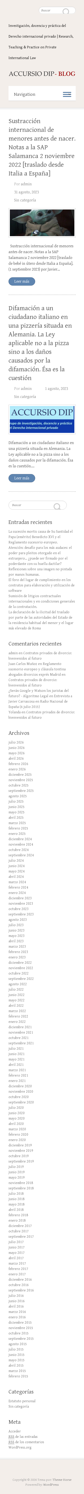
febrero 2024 (18, 887)
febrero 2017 (18, 1269)
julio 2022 (16, 989)
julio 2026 (16, 742)
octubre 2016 (19, 1285)
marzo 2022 (17, 1011)
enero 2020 (17, 1140)
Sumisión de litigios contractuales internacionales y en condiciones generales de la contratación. (42, 601)
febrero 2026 (18, 764)
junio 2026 (17, 748)
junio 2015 (17, 1355)
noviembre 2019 (21, 1151)
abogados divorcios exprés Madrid (35, 675)
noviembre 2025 (21, 780)
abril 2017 (16, 1258)
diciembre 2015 (20, 1323)
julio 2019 (16, 1167)
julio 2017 (16, 1242)
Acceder (15, 1431)
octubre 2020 (19, 1097)
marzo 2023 (17, 947)
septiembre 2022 (21, 979)
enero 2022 (17, 1022)
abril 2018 (16, 1210)
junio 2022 (17, 995)
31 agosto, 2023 (26, 192)
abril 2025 (16, 818)
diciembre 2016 (20, 1280)
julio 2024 (16, 861)
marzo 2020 (17, 1129)
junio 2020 (17, 1113)
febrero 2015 (18, 1376)
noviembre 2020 (21, 1092)
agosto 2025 (18, 796)
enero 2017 (17, 1274)
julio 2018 (16, 1194)
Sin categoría (25, 200)
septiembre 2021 (21, 1043)
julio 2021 (16, 1049)
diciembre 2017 (20, 1226)
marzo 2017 (17, 1263)
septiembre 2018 (21, 1188)
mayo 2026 (17, 753)
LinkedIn (50, 1469)
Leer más (21, 281)
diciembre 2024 (20, 839)
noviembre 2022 (21, 968)
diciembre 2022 (20, 963)
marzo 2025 (17, 823)
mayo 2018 (17, 1204)
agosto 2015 (18, 1344)
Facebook (34, 1469)
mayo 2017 (17, 1253)
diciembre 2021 (20, 1027)
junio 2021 (17, 1054)
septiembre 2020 (21, 1102)
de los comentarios (26, 1442)
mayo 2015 (17, 1360)
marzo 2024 (17, 882)
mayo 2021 (17, 1059)
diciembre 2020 (20, 1086)
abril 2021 (16, 1065)
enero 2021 (17, 1081)
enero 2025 (17, 834)
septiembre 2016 (21, 1290)
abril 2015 (16, 1366)
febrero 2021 (18, 1075)
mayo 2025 (17, 812)
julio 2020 (16, 1108)
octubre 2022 (19, 973)
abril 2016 (16, 1306)
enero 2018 (17, 1220)
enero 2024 (17, 893)
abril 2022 (16, 1006)
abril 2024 (16, 877)
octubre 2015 (19, 1333)
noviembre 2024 (21, 844)
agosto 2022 (18, 984)
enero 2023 (17, 957)
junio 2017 (17, 1247)
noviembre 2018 (21, 1183)
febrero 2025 (18, 828)
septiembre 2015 (21, 1339)
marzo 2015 (17, 1371)
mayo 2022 (17, 1000)
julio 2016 (16, 1296)
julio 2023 (16, 925)
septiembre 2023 (21, 914)
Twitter (42, 1469)
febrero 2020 (18, 1135)
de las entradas (23, 1437)
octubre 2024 (19, 850)
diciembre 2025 (20, 775)
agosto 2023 (18, 920)
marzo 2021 (17, 1070)
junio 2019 (17, 1172)
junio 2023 (17, 930)
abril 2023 (16, 941)
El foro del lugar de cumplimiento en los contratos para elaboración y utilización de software (42, 585)
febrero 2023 (18, 952)
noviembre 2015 (21, 1328)
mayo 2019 (17, 1178)
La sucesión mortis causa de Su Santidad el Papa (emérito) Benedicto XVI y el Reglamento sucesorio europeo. (41, 537)
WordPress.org (20, 1447)
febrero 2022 (18, 1016)
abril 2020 (16, 1124)
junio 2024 (17, 866)
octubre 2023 (19, 909)
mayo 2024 (17, 871)
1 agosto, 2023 (56, 388)
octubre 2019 (19, 1156)
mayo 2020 (17, 1118)
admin (26, 184)
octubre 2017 (19, 1231)
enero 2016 (17, 1317)
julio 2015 (16, 1349)
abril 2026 (16, 759)
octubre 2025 (19, 785)
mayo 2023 (17, 936)
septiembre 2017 (21, 1237)
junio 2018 (17, 1199)
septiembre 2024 (21, 855)
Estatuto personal (22, 1401)
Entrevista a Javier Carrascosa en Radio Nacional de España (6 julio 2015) (40, 701)
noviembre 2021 (21, 1032)
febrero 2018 (18, 1215)
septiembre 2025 (21, 791)
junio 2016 (17, 1301)
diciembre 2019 (20, 1145)
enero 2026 (17, 769)
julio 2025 (16, 801)
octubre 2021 (19, 1038)
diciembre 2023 (20, 898)
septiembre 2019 (21, 1161)
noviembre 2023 (21, 904)
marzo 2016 (17, 1312)
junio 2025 (17, 807)
